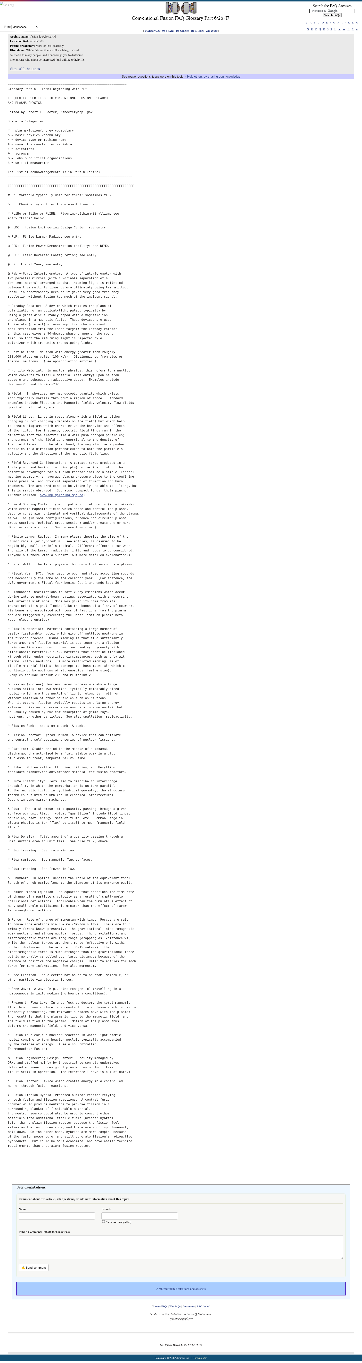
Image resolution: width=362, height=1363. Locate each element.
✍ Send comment (33, 1267)
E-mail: (106, 1209)
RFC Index (197, 31)
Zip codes (211, 31)
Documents (182, 31)
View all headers (25, 68)
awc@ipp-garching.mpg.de (61, 495)
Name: (23, 1209)
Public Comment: (44, 1232)
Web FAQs (168, 31)
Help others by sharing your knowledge (213, 76)
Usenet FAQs (152, 31)
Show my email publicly (119, 1222)
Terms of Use (200, 1358)
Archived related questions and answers (181, 1289)
